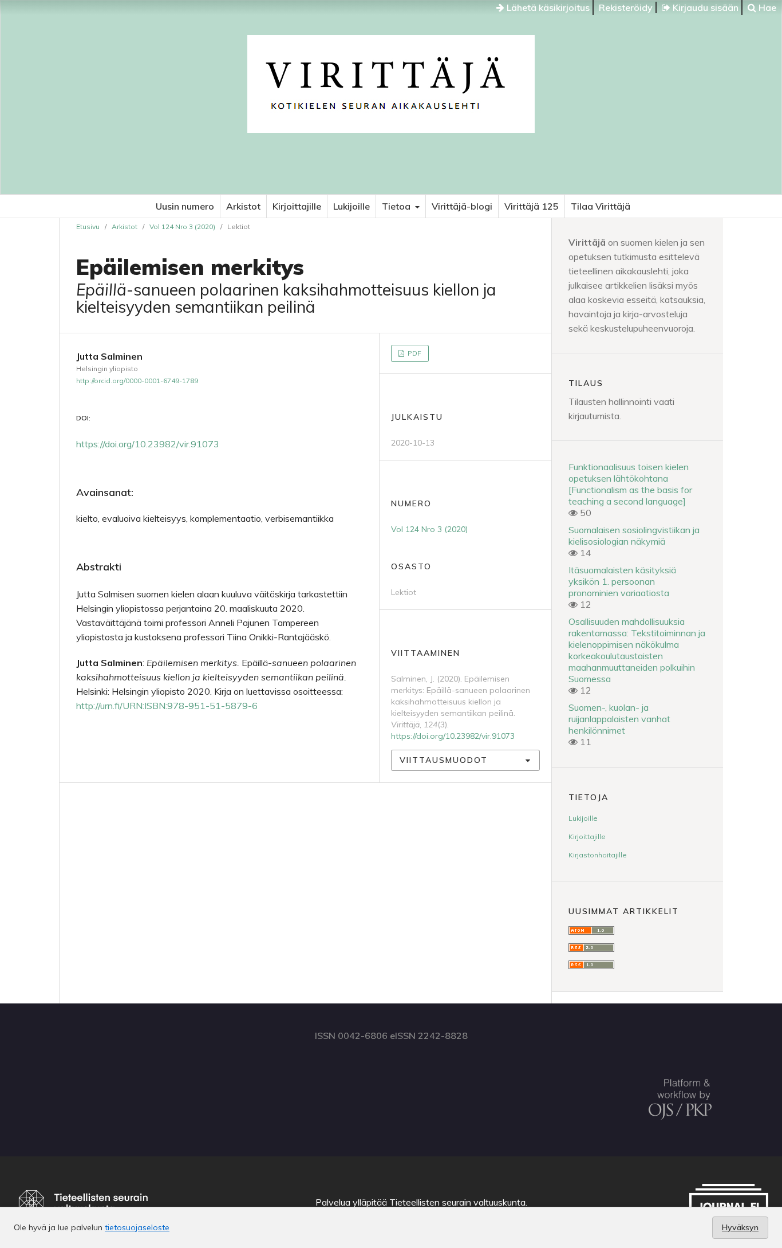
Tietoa (397, 206)
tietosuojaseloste (137, 1227)
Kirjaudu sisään (704, 7)
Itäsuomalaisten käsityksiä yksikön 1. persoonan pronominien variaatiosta (622, 581)
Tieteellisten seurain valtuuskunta (457, 1202)
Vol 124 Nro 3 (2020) (182, 226)
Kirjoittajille (296, 206)
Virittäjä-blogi (462, 206)
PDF (413, 353)
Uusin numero (185, 206)
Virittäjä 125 (531, 206)
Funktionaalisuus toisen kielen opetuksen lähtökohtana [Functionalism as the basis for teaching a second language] (630, 484)
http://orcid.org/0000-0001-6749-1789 (137, 380)
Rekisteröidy (626, 7)
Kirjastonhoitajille (597, 855)
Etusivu (88, 226)
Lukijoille (351, 206)
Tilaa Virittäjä (600, 206)
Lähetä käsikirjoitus (547, 7)
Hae (766, 7)
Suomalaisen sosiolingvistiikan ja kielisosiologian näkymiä (634, 535)
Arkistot (243, 206)
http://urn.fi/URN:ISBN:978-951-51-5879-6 (167, 705)
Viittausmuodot (444, 760)
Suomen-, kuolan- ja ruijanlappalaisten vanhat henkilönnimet (619, 719)
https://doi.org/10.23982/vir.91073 (147, 444)
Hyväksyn (740, 1227)
